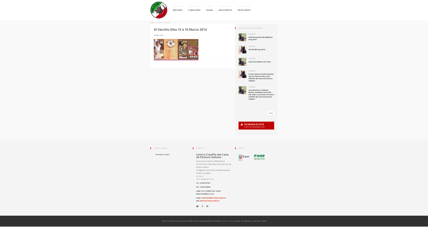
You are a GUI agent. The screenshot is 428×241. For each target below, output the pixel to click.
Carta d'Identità (225, 10)
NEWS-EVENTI (178, 10)
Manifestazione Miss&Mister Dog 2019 (261, 38)
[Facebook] (202, 206)
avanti (271, 113)
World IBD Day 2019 (257, 49)
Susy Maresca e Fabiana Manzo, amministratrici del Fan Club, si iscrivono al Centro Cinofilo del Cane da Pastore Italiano (261, 94)
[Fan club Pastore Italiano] (158, 10)
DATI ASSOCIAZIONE (246, 221)
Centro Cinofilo (244, 10)
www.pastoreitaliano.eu (209, 201)
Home (152, 22)
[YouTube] (207, 206)
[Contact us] (198, 206)
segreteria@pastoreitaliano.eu (214, 198)
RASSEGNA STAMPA (162, 155)
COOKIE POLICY (257, 221)
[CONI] (245, 157)
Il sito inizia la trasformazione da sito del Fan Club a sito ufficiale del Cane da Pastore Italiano (261, 77)
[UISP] (259, 157)
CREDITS (264, 221)
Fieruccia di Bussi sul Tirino (260, 62)
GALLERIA (209, 10)
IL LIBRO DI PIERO (194, 10)
